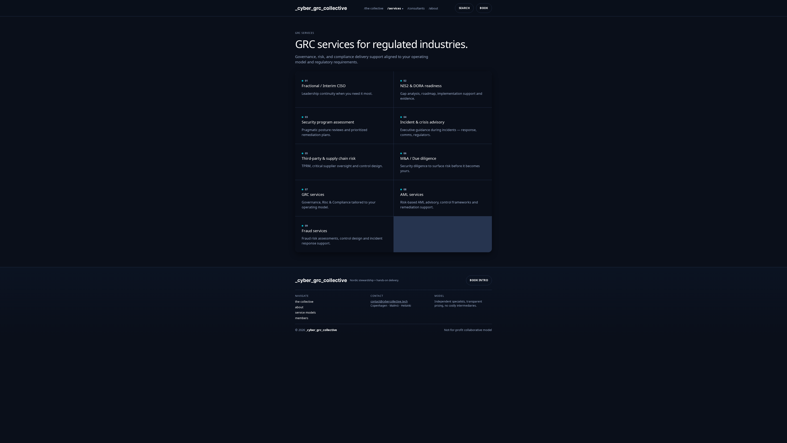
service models (305, 312)
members (301, 318)
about (434, 8)
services (395, 8)
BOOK (484, 8)
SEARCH (464, 8)
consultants (416, 8)
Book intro (479, 280)
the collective (374, 8)
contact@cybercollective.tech (389, 301)
